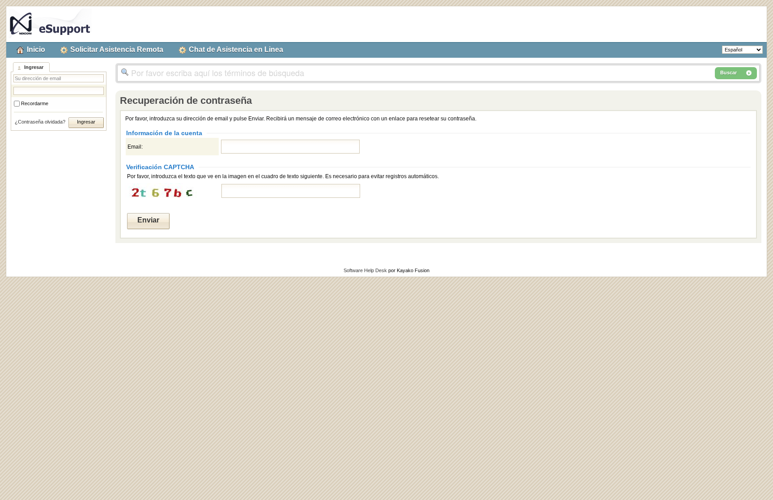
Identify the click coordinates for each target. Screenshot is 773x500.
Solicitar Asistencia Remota (116, 49)
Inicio (36, 49)
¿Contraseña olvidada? (40, 121)
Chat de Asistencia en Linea (236, 49)
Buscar (728, 72)
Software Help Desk (365, 270)
